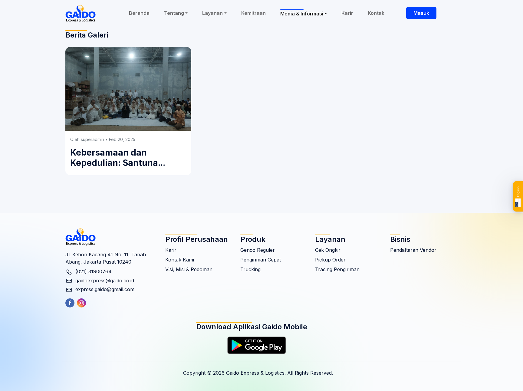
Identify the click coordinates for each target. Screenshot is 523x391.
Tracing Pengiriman (337, 269)
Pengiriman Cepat (260, 260)
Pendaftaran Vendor (413, 250)
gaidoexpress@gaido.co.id (104, 281)
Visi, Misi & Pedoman (188, 269)
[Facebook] (71, 302)
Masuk (421, 13)
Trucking (250, 269)
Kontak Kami (179, 260)
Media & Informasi (301, 14)
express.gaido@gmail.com (104, 289)
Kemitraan (253, 13)
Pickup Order (330, 260)
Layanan (212, 13)
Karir (347, 13)
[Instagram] (82, 302)
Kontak (376, 13)
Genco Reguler (257, 250)
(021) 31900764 (93, 271)
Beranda (139, 13)
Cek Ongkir (327, 250)
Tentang (174, 13)
